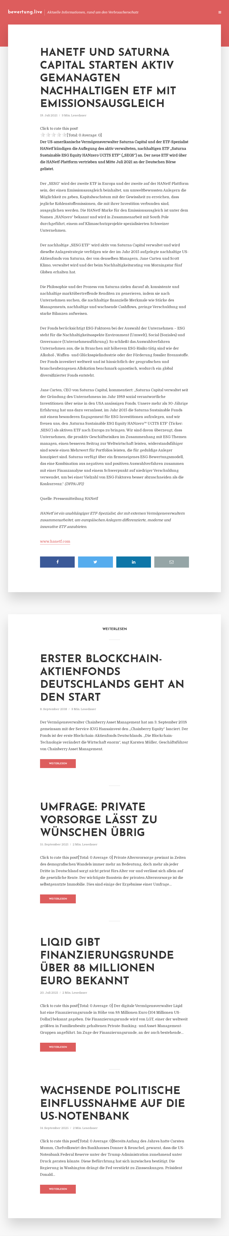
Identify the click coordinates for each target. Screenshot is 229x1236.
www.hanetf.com (55, 542)
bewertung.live (25, 12)
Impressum (178, 12)
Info (140, 12)
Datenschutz (202, 12)
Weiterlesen (58, 763)
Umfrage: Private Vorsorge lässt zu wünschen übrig (98, 820)
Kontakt (157, 12)
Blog (127, 12)
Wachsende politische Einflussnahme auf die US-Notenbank (112, 1104)
